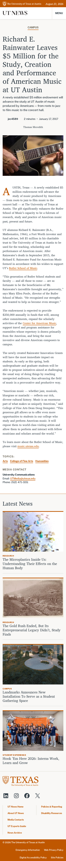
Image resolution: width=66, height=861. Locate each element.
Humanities (42, 461)
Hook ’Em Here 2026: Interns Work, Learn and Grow (31, 760)
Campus (33, 27)
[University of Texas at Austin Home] (22, 4)
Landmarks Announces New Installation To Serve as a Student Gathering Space (29, 696)
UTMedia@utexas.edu (22, 478)
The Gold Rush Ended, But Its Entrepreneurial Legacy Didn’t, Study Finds (32, 630)
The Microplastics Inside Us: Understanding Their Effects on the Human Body (30, 563)
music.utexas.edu (28, 446)
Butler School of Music (23, 268)
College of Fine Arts (21, 461)
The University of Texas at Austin (28, 842)
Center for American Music (39, 323)
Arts (5, 461)
